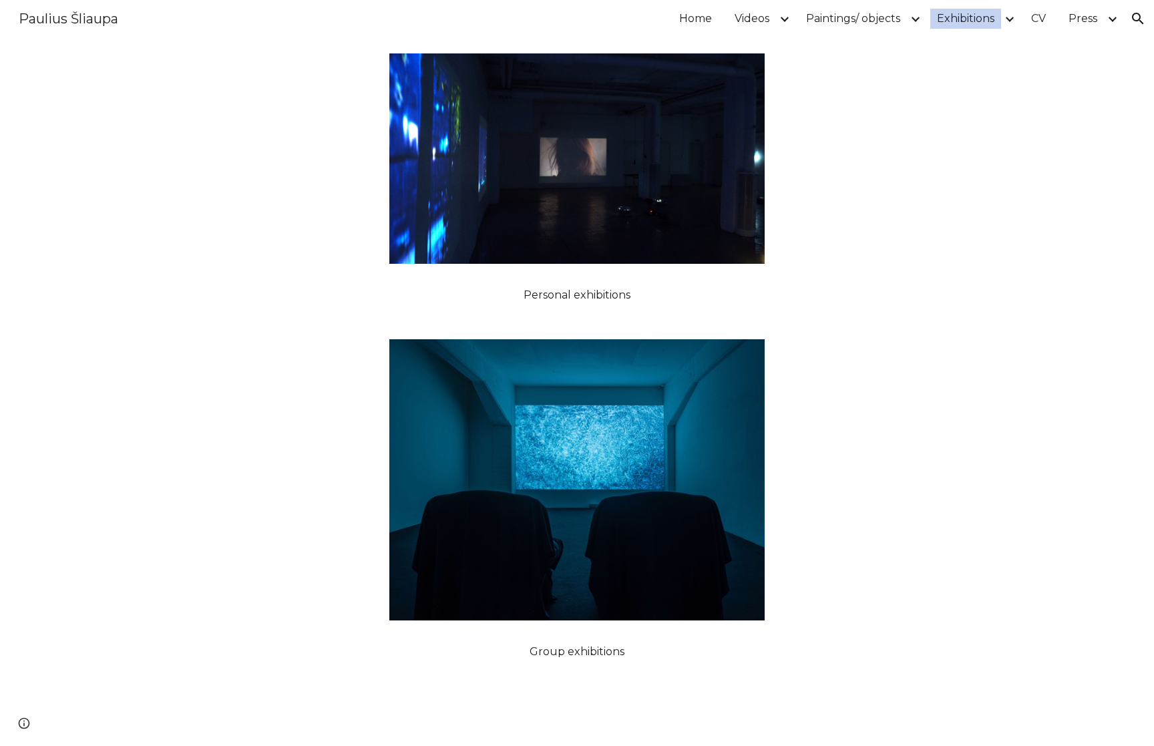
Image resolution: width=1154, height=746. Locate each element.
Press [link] (1083, 18)
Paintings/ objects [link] (853, 18)
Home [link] (695, 18)
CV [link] (1038, 18)
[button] (1138, 19)
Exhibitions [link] (965, 18)
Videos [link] (752, 18)
